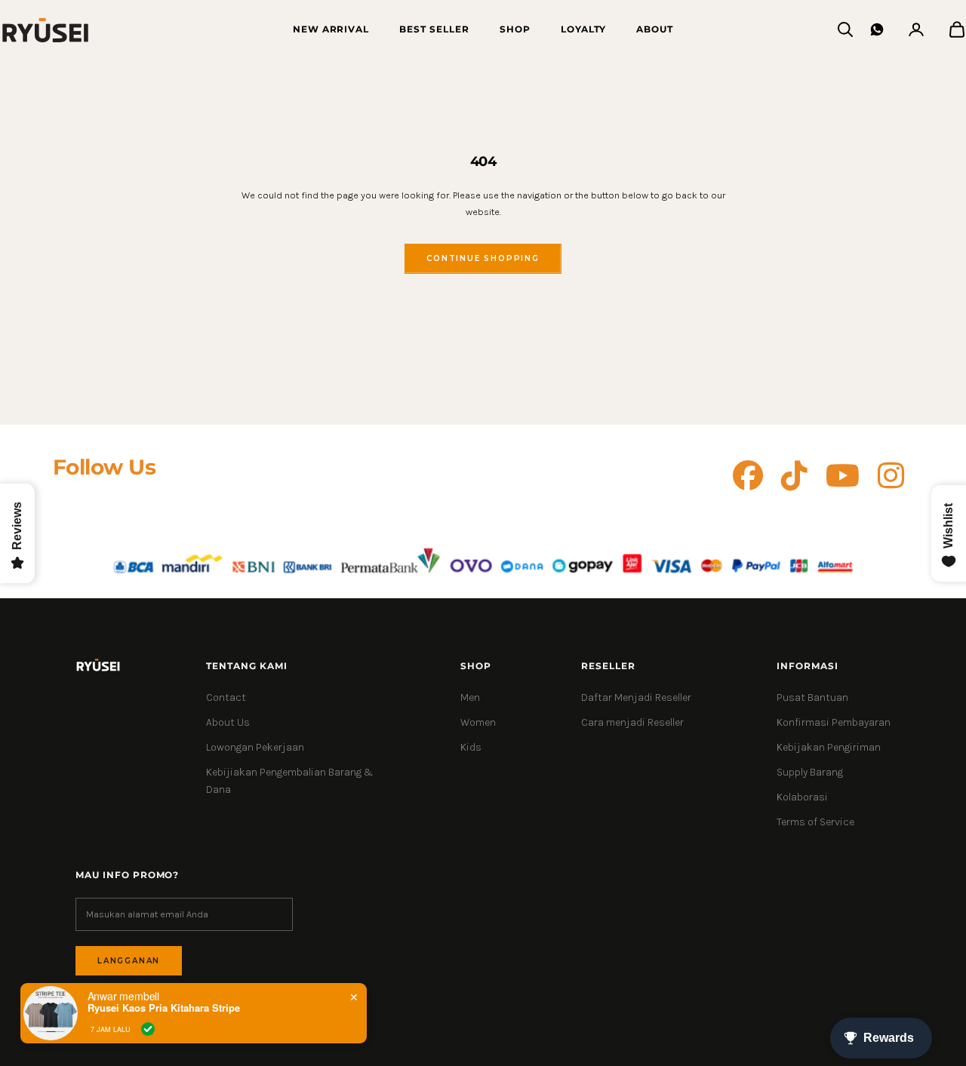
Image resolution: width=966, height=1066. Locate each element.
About (654, 29)
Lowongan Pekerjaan (255, 747)
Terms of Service (815, 822)
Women (478, 722)
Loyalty (584, 29)
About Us (228, 722)
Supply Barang (810, 772)
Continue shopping (483, 258)
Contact (226, 697)
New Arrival (331, 29)
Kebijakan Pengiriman (829, 747)
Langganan (128, 961)
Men (470, 697)
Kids (470, 747)
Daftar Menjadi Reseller (636, 697)
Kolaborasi (802, 797)
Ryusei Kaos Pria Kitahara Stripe (164, 1008)
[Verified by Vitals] (148, 1029)
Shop (515, 29)
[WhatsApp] (876, 29)
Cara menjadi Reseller (632, 722)
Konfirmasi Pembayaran (834, 722)
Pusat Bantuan (812, 697)
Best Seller (434, 29)
